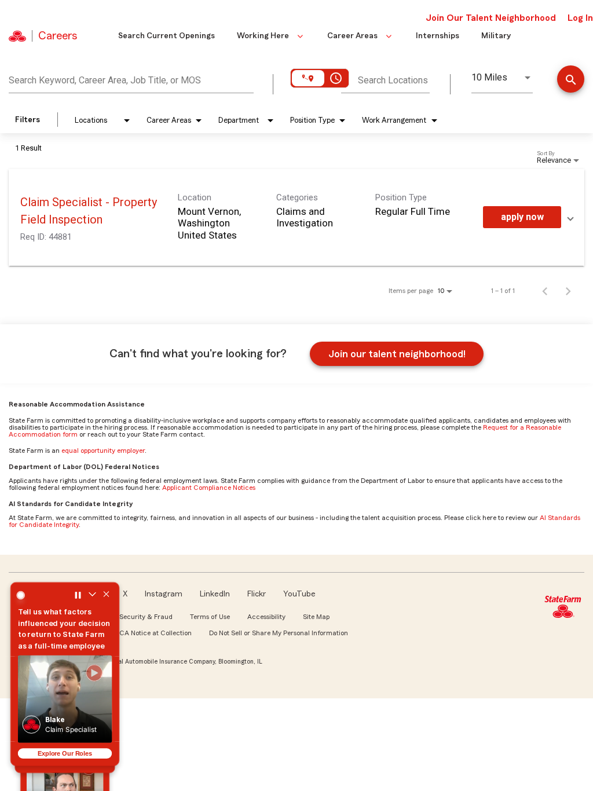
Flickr (256, 594)
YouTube (299, 594)
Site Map (316, 616)
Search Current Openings (166, 36)
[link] (296, 217)
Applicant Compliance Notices (208, 487)
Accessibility (266, 616)
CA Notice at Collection (155, 632)
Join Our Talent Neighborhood (491, 18)
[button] (64, 699)
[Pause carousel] (78, 594)
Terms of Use (210, 616)
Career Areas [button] (352, 36)
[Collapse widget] (92, 594)
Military (496, 36)
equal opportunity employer (103, 450)
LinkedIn (215, 594)
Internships (437, 36)
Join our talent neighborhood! (397, 354)
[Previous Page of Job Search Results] (545, 290)
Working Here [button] (263, 36)
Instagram (163, 594)
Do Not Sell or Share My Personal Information (278, 632)
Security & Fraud (146, 616)
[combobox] (131, 79)
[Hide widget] (107, 594)
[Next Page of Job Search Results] (568, 290)
